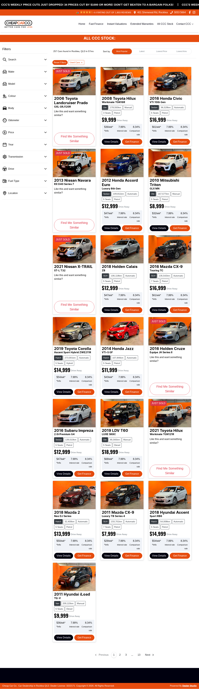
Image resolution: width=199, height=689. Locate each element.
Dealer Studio (189, 686)
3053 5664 (180, 12)
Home (82, 24)
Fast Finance (96, 24)
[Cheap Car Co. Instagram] (194, 12)
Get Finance (132, 141)
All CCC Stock (165, 24)
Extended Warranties (141, 24)
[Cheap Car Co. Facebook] (190, 12)
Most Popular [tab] (121, 51)
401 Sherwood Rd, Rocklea (152, 12)
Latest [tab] (141, 51)
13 (139, 655)
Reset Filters (60, 62)
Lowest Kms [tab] (181, 51)
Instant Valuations (117, 24)
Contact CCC (183, 24)
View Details (111, 141)
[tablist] (152, 51)
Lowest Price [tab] (161, 51)
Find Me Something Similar (74, 139)
